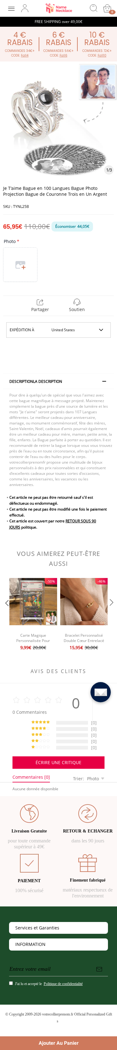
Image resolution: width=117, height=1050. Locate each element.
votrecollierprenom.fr (57, 1014)
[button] (6, 615)
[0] (107, 8)
